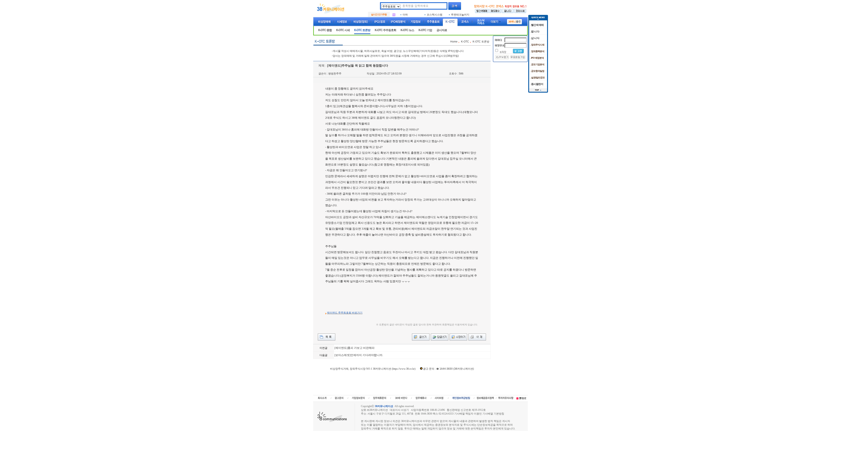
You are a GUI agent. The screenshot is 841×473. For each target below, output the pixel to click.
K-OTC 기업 (425, 30)
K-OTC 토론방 (362, 30)
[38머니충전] (514, 20)
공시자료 (441, 30)
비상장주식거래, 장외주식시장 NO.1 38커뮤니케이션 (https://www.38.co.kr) (372, 368)
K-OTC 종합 (325, 30)
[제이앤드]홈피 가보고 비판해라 (354, 347)
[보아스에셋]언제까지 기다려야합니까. (358, 355)
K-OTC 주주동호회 (385, 30)
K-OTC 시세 (343, 30)
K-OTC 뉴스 (407, 30)
